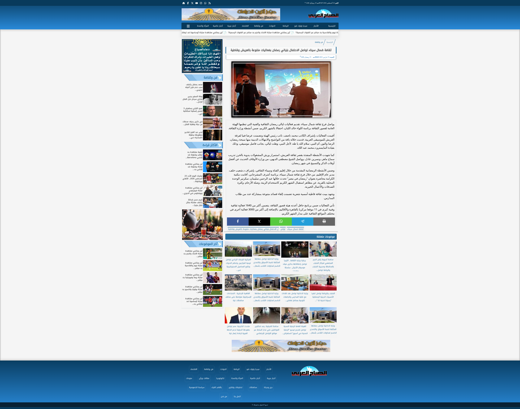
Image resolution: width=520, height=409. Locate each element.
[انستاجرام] (201, 3)
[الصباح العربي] (323, 13)
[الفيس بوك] (188, 3)
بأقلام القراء (217, 387)
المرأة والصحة (203, 26)
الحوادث (272, 26)
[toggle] (188, 26)
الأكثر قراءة (210, 145)
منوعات (189, 378)
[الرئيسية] (183, 3)
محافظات (253, 387)
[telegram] (302, 221)
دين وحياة (268, 387)
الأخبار (316, 26)
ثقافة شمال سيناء (295, 229)
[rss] (209, 3)
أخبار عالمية (218, 26)
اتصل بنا (237, 396)
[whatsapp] (281, 221)
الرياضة (286, 26)
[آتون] (231, 14)
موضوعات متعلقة (326, 236)
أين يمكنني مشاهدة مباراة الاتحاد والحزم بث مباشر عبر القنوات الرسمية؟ (290, 32)
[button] (184, 14)
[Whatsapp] (205, 3)
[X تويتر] (192, 3)
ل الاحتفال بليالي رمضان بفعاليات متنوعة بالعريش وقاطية (253, 229)
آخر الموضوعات (208, 244)
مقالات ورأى (204, 378)
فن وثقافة (258, 26)
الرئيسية (331, 26)
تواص (283, 229)
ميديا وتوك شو (300, 26)
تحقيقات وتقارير (235, 387)
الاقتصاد (245, 26)
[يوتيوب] (196, 3)
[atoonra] (281, 346)
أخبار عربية (231, 26)
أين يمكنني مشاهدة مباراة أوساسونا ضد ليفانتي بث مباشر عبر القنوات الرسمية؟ (218, 32)
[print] (324, 221)
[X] (259, 221)
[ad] (202, 72)
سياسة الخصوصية (196, 387)
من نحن (224, 396)
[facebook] (238, 221)
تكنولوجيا (220, 378)
